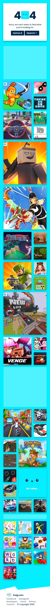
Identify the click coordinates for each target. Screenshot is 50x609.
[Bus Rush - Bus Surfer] (17, 423)
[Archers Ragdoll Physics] (40, 527)
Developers (11, 601)
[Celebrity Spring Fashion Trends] (40, 268)
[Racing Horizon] (9, 505)
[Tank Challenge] (40, 542)
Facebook (11, 598)
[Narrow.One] (25, 208)
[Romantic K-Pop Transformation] (9, 572)
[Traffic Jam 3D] (17, 125)
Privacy (32, 601)
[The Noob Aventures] (25, 542)
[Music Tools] (40, 238)
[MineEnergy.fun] (40, 283)
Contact (10, 604)
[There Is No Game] (40, 102)
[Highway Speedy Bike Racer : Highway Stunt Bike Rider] (9, 445)
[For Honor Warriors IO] (33, 483)
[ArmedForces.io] (40, 505)
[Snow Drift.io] (40, 430)
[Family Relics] (33, 453)
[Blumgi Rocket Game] (40, 87)
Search (32, 33)
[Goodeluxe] (9, 542)
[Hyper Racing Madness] (25, 505)
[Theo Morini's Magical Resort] (25, 557)
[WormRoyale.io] (40, 358)
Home (17, 33)
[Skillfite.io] (40, 117)
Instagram (24, 598)
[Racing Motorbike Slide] (40, 415)
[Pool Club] (17, 246)
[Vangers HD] (40, 253)
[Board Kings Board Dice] (9, 527)
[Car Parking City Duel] (9, 490)
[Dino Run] (40, 133)
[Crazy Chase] (9, 460)
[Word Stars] (9, 557)
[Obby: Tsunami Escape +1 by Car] (40, 557)
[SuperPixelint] (25, 527)
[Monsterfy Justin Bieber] (40, 343)
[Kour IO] (17, 276)
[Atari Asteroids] (9, 475)
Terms (23, 601)
